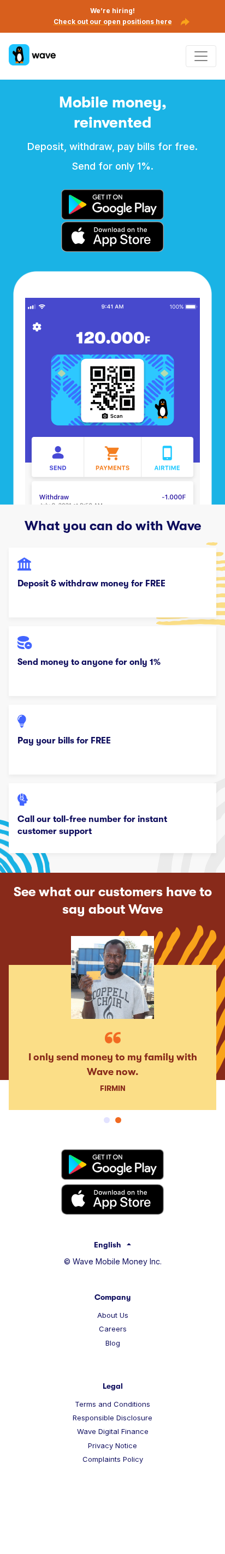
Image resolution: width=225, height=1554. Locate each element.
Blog (112, 1343)
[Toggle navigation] (201, 56)
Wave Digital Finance (113, 1431)
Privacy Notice (112, 1445)
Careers (113, 1328)
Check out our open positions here (113, 21)
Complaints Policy (112, 1459)
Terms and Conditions (112, 1404)
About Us (112, 1315)
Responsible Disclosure (112, 1417)
